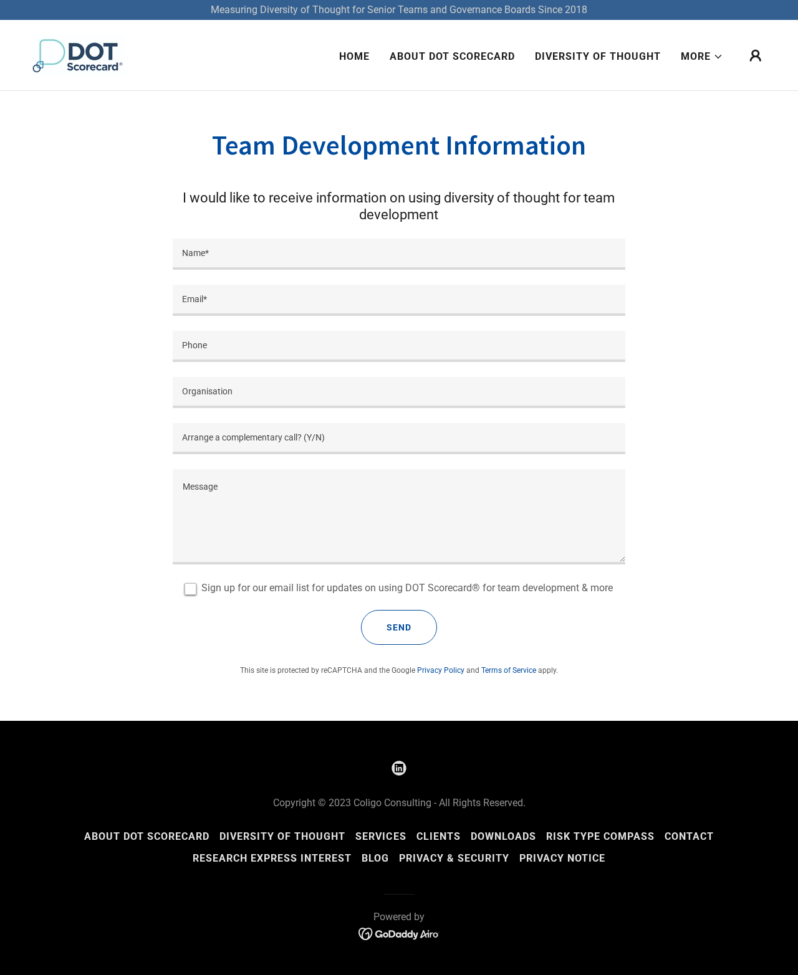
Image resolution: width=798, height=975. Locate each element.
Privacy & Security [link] (454, 858)
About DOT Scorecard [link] (452, 56)
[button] (702, 56)
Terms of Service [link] (508, 670)
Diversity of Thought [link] (598, 56)
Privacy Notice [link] (562, 858)
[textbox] (399, 254)
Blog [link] (375, 858)
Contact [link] (689, 836)
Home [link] (354, 56)
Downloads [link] (503, 836)
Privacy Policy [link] (440, 670)
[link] (77, 54)
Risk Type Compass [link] (600, 836)
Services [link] (380, 836)
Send (399, 627)
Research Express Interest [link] (272, 858)
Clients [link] (438, 836)
